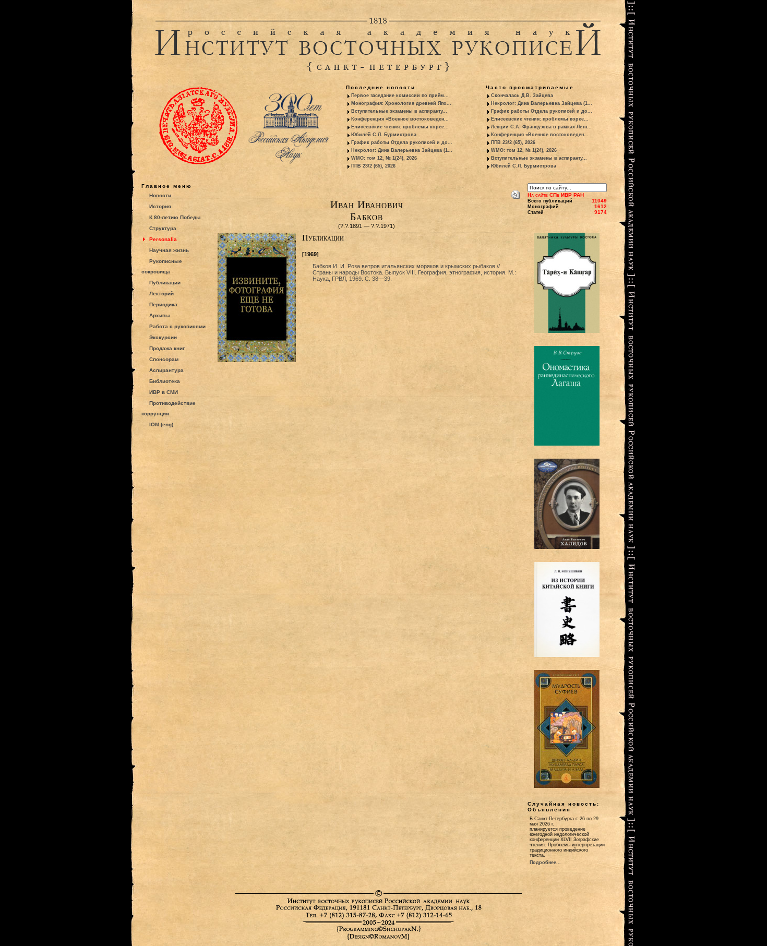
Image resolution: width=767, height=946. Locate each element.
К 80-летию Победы (175, 217)
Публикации (165, 282)
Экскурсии (163, 337)
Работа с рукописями (177, 326)
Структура (162, 228)
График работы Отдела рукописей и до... (401, 142)
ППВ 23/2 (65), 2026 (373, 166)
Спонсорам (163, 359)
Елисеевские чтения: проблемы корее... (400, 126)
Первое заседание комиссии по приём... (400, 95)
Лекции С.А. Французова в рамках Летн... (541, 126)
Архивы (159, 315)
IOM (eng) (161, 424)
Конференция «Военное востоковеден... (400, 119)
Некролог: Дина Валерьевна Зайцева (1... (401, 150)
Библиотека (164, 381)
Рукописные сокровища (161, 266)
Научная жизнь (169, 250)
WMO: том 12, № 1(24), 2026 (384, 158)
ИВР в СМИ (163, 392)
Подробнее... (545, 862)
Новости (160, 195)
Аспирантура (166, 370)
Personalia (163, 239)
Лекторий (161, 293)
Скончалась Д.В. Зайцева (522, 95)
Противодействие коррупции (168, 408)
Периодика (163, 304)
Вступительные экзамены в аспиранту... (399, 111)
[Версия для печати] (515, 192)
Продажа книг (167, 348)
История (160, 206)
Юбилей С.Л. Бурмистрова (383, 134)
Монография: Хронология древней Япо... (401, 103)
